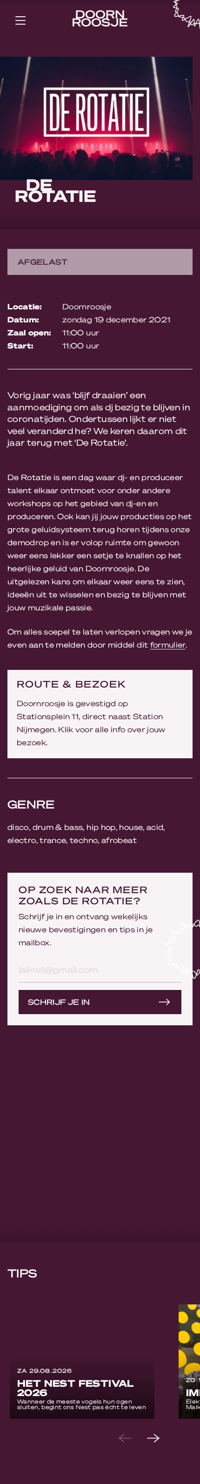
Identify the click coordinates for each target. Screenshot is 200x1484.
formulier (168, 644)
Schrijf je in (59, 1002)
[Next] (161, 1438)
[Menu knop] (20, 20)
